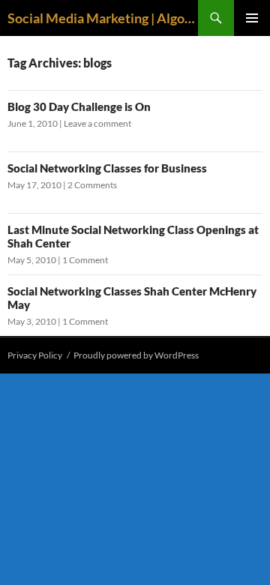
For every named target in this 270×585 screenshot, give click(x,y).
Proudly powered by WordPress (136, 355)
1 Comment (85, 260)
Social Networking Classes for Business (107, 168)
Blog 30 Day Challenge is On (79, 106)
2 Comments (92, 184)
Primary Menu (252, 18)
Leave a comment (97, 123)
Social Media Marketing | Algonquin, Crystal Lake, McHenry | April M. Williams (103, 18)
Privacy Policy (35, 355)
